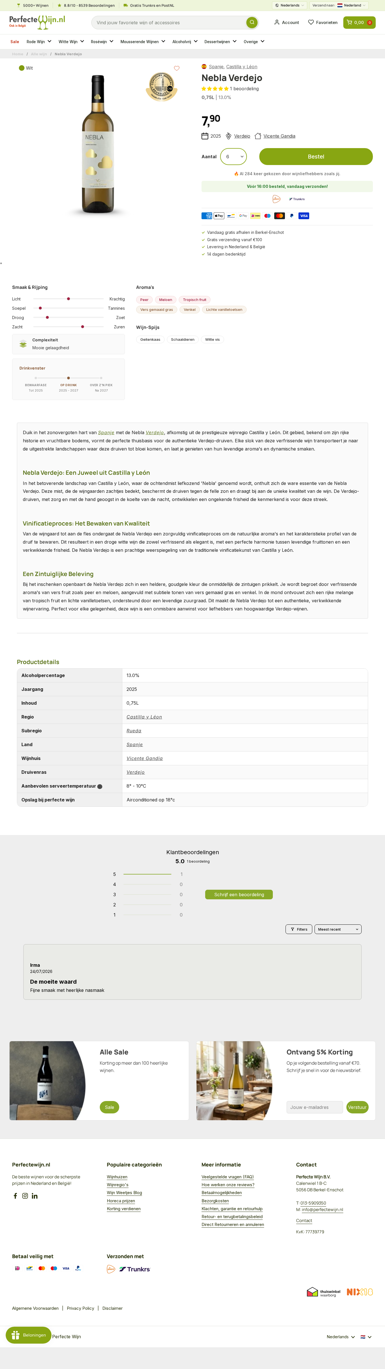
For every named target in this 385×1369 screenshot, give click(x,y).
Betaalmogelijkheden (222, 1192)
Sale (14, 41)
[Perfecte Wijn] (37, 23)
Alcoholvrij (181, 41)
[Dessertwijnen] (235, 41)
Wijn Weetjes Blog (124, 1192)
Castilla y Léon (241, 66)
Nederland (337, 5)
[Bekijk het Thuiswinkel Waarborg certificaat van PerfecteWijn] (323, 1292)
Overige (251, 41)
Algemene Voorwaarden (35, 1308)
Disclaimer (112, 1308)
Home (17, 54)
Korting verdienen (124, 1208)
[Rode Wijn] (50, 41)
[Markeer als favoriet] (176, 68)
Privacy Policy (80, 1308)
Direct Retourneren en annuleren (233, 1224)
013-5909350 (313, 1203)
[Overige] (263, 41)
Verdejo (242, 136)
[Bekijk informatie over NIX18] (360, 1292)
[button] (216, 88)
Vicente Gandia (279, 136)
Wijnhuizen (117, 1176)
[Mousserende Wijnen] (164, 41)
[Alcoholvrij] (196, 41)
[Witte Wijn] (82, 41)
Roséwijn (99, 41)
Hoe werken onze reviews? (228, 1184)
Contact (304, 1220)
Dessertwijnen (217, 41)
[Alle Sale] (99, 1080)
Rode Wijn (36, 41)
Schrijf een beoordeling (239, 894)
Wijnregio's (118, 1184)
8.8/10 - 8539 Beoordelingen (89, 5)
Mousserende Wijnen (140, 41)
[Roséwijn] (112, 41)
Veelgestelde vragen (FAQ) (228, 1176)
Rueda (134, 730)
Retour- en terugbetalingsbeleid (232, 1216)
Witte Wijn (68, 41)
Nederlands (290, 5)
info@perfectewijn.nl (322, 1209)
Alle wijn (39, 54)
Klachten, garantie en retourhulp (232, 1208)
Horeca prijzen (121, 1200)
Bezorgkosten (215, 1200)
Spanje (216, 66)
